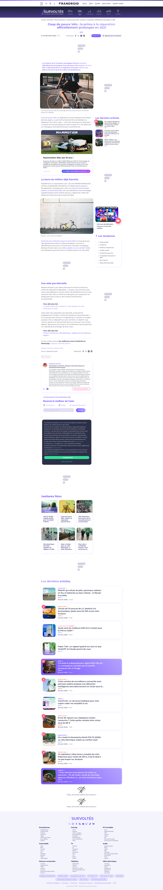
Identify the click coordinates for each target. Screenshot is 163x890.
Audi (41, 846)
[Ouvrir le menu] (41, 3)
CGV (114, 883)
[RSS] (79, 823)
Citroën (42, 849)
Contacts (73, 883)
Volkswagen (44, 858)
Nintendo (75, 836)
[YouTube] (83, 823)
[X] (69, 823)
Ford (41, 850)
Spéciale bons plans (78, 405)
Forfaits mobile (104, 250)
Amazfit (42, 863)
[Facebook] (76, 823)
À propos (65, 883)
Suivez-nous (96, 36)
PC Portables (108, 827)
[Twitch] (86, 823)
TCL (73, 855)
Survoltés (50, 20)
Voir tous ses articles (81, 389)
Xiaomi (42, 840)
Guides (97, 3)
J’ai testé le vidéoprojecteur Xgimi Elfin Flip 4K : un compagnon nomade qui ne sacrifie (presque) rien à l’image (80, 665)
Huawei (42, 833)
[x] (44, 389)
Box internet (104, 260)
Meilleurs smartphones (107, 247)
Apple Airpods (108, 846)
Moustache (107, 868)
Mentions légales (53, 883)
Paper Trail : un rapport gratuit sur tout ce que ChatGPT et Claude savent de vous (79, 647)
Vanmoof (107, 873)
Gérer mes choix (66, 461)
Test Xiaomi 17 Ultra (107, 876)
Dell (105, 833)
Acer (105, 830)
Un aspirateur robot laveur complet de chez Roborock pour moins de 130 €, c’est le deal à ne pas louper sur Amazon (79, 756)
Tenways (106, 871)
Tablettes (74, 861)
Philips (74, 850)
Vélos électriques (59, 20)
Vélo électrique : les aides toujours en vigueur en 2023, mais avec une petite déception (49, 546)
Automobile (43, 844)
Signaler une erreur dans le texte (52, 348)
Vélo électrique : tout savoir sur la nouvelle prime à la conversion (84, 519)
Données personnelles (102, 883)
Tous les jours (50, 405)
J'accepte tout (68, 457)
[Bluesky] (93, 823)
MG (41, 852)
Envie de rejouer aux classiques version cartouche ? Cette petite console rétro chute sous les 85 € (79, 720)
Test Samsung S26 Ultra (99, 879)
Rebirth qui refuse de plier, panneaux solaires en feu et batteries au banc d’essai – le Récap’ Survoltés (79, 593)
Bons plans (106, 3)
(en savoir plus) (78, 441)
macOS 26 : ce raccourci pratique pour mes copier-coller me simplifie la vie (78, 702)
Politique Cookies (85, 883)
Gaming (74, 827)
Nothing (106, 852)
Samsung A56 (104, 242)
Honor (106, 836)
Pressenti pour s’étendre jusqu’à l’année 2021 (58, 241)
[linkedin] (47, 389)
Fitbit (42, 867)
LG (73, 847)
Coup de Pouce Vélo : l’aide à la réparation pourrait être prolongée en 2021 (66, 519)
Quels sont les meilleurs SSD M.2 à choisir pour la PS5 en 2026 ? (80, 629)
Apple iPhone (44, 830)
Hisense (74, 846)
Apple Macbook (109, 831)
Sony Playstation (77, 839)
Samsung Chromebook (111, 840)
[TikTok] (90, 823)
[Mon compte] (54, 3)
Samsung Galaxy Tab (78, 870)
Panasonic (75, 849)
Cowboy (106, 863)
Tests (91, 3)
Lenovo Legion (76, 833)
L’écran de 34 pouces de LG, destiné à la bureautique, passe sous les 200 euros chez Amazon (78, 611)
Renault (42, 855)
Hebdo (63, 405)
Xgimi (74, 856)
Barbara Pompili (52, 351)
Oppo (42, 836)
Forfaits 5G (103, 245)
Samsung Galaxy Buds (111, 853)
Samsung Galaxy (45, 837)
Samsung (75, 852)
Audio (105, 844)
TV (72, 844)
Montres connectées (47, 861)
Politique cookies (53, 454)
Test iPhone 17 (92, 876)
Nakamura (107, 870)
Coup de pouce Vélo (48, 118)
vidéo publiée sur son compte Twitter (76, 248)
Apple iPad (75, 863)
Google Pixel (44, 831)
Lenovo (106, 834)
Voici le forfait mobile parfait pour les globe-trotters (48, 519)
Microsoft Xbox (76, 834)
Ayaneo (74, 831)
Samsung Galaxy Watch (47, 871)
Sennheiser (107, 855)
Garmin (42, 868)
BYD (41, 847)
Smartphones (44, 827)
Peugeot (43, 853)
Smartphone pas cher (106, 253)
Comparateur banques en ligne (66, 879)
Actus (85, 3)
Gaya (105, 867)
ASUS (74, 830)
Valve (74, 840)
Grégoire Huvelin (55, 364)
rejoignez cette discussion (60, 343)
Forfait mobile (118, 3)
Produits (47, 357)
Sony (73, 853)
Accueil (43, 20)
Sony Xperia (44, 839)
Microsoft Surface (109, 839)
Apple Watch (44, 865)
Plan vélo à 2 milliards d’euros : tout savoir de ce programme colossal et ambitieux (83, 546)
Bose (105, 847)
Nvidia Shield (76, 837)
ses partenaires (56, 447)
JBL (105, 850)
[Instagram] (73, 823)
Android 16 (119, 876)
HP (105, 837)
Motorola (43, 834)
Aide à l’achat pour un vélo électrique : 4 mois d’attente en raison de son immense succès (67, 546)
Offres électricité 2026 (106, 263)
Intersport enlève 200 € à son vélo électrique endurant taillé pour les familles (111, 133)
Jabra (105, 849)
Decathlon (107, 865)
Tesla (41, 856)
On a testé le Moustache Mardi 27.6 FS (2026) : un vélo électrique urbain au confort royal (112, 124)
